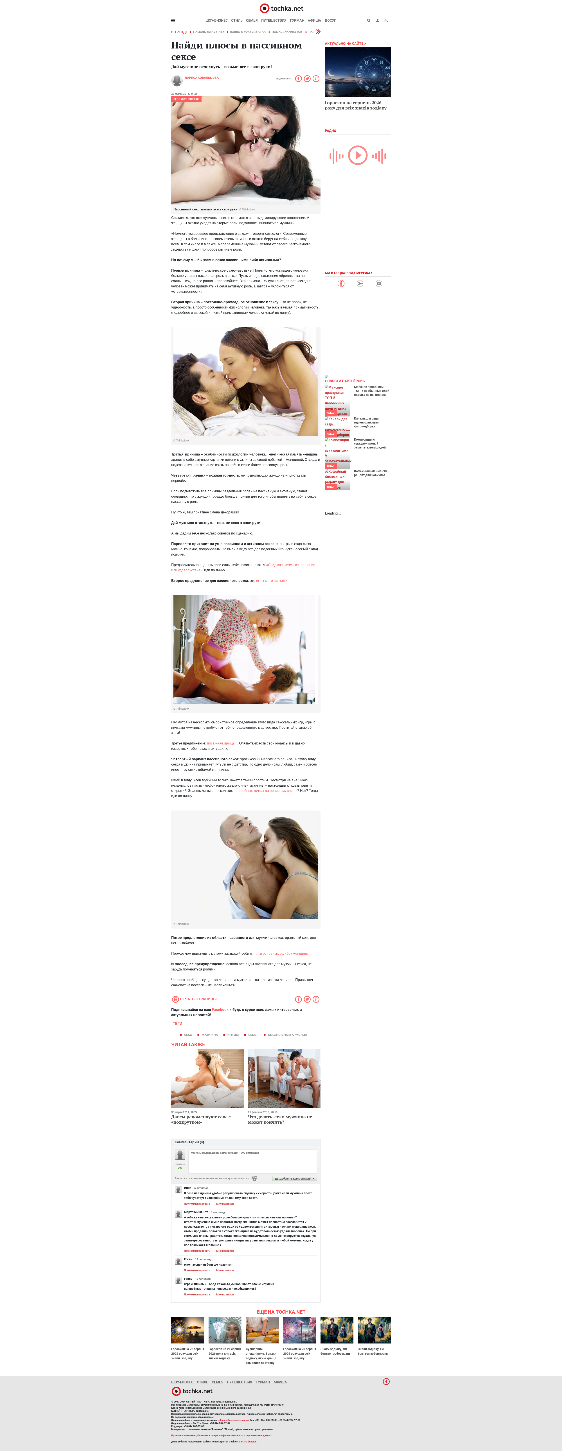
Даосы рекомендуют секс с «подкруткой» (201, 1119)
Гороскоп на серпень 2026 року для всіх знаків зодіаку (356, 105)
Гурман (297, 20)
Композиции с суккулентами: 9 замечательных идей (370, 443)
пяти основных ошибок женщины (281, 953)
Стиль (237, 20)
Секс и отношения (186, 99)
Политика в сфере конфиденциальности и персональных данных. (234, 1435)
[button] (377, 20)
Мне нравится (225, 1203)
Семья (252, 20)
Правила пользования (183, 1435)
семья (253, 1035)
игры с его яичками (271, 581)
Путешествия (273, 20)
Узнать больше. (248, 1441)
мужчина (210, 1035)
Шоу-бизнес (216, 20)
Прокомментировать (197, 1203)
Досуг (330, 20)
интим (233, 1035)
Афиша (314, 20)
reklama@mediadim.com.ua (233, 1420)
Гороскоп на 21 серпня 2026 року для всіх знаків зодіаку (225, 1353)
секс (188, 1035)
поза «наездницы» (222, 743)
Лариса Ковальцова (202, 77)
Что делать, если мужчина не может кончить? (280, 1119)
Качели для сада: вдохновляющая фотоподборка (367, 422)
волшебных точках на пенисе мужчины (265, 791)
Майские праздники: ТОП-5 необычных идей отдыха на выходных (371, 390)
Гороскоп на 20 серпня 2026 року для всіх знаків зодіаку (299, 1353)
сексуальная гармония (287, 1035)
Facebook (220, 1010)
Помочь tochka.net (209, 32)
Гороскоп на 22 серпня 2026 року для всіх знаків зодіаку (187, 1353)
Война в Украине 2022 (248, 32)
